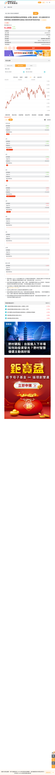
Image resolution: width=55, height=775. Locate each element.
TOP (53, 766)
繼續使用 (48, 772)
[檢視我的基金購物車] (53, 756)
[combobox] (21, 13)
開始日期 (7, 69)
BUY (33, 48)
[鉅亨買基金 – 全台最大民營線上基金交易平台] (11, 2)
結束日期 (28, 69)
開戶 (44, 2)
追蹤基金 (53, 763)
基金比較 (53, 759)
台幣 (6, 119)
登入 (39, 2)
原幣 (10, 119)
